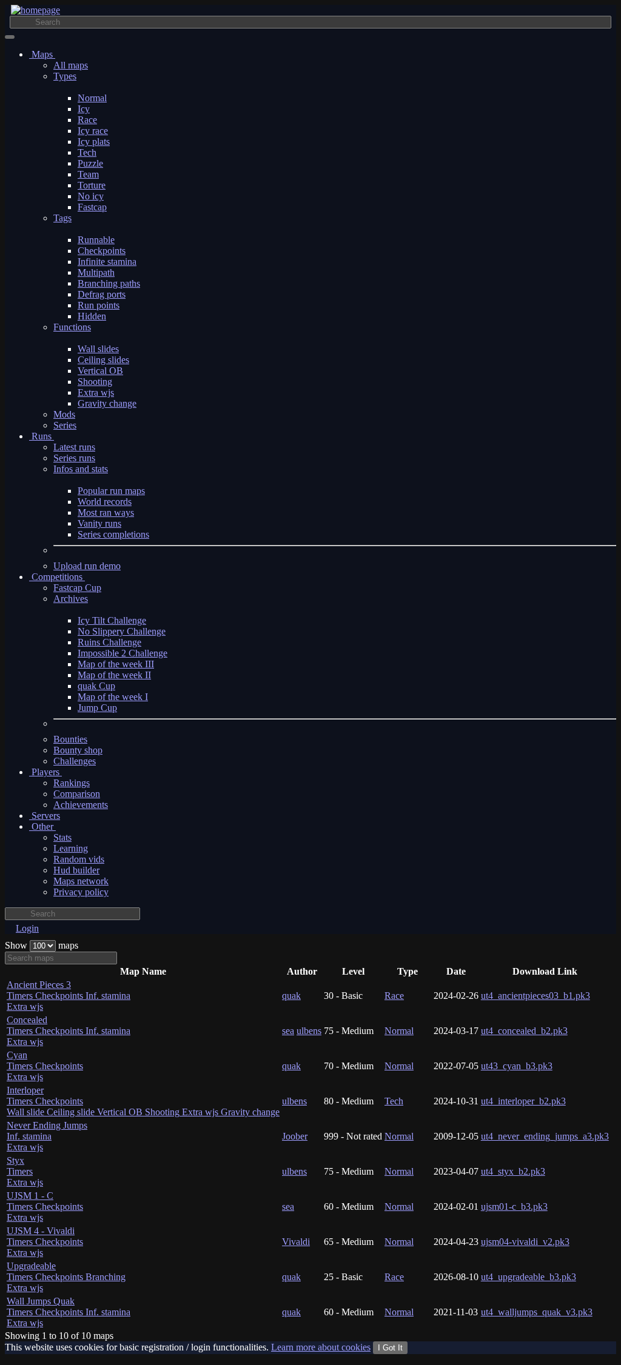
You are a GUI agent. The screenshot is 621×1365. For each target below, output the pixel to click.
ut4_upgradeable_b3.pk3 (528, 1277)
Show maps (41, 945)
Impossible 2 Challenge (122, 653)
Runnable (96, 240)
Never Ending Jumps (47, 1136)
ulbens (309, 1031)
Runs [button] (41, 436)
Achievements (80, 804)
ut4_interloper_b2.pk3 (523, 1101)
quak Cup (96, 686)
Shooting (95, 381)
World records (105, 501)
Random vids (78, 859)
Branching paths (109, 283)
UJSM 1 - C (45, 1206)
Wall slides (98, 349)
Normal (92, 98)
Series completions (113, 534)
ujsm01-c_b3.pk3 (514, 1206)
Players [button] (45, 772)
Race (87, 120)
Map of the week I (113, 697)
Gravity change (107, 403)
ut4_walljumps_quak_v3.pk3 (536, 1312)
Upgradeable (66, 1277)
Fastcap (92, 207)
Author (302, 971)
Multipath (96, 272)
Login (27, 928)
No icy (91, 196)
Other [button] (42, 826)
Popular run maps (111, 491)
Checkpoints (102, 250)
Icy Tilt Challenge (112, 620)
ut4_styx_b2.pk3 (513, 1171)
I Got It (390, 1347)
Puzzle (90, 163)
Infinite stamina (107, 261)
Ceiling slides (103, 360)
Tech (87, 152)
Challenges (74, 761)
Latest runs (74, 447)
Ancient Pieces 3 (68, 996)
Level (353, 971)
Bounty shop (77, 750)
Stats (62, 837)
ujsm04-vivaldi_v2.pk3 (525, 1242)
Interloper (143, 1101)
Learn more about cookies (321, 1347)
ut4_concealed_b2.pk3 (524, 1031)
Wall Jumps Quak (68, 1312)
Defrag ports (102, 294)
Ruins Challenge (109, 642)
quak (291, 995)
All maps (70, 65)
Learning (70, 848)
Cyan (45, 1066)
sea (288, 1031)
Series (64, 425)
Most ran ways (106, 512)
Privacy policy (81, 892)
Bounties (70, 739)
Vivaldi (296, 1242)
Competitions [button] (57, 577)
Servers (44, 815)
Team (88, 174)
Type (407, 971)
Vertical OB (100, 370)
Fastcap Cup (77, 587)
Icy (84, 109)
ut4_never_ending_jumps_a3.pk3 (545, 1136)
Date (456, 971)
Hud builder (76, 870)
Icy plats (94, 141)
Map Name (143, 971)
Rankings (71, 783)
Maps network (81, 881)
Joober (294, 1136)
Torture (92, 185)
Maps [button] (42, 54)
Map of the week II (114, 675)
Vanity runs (99, 523)
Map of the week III (116, 664)
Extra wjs (96, 392)
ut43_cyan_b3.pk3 (516, 1066)
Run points (98, 305)
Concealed (68, 1031)
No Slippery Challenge (122, 631)
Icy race (93, 130)
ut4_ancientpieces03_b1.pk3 (535, 995)
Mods (64, 414)
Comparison (76, 794)
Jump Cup (97, 708)
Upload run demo (87, 566)
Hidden (92, 316)
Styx (25, 1171)
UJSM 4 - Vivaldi (45, 1242)
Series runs (74, 458)
